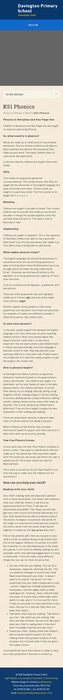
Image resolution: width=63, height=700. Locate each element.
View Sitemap (51, 678)
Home (6, 112)
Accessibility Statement (31, 678)
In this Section (14, 94)
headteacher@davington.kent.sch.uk (34, 693)
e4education (46, 682)
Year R (28, 112)
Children (17, 112)
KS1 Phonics (41, 112)
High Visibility (11, 678)
